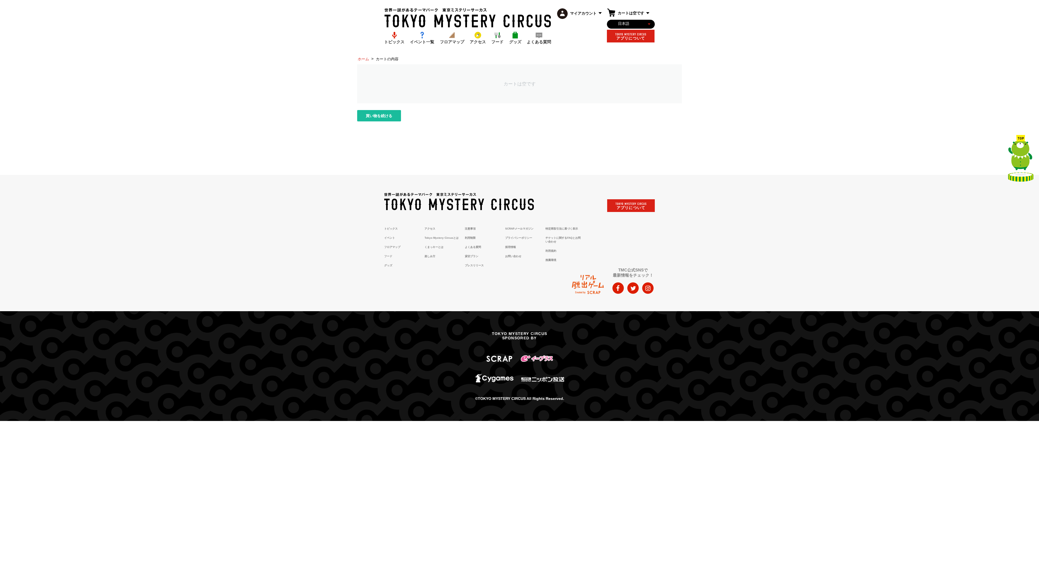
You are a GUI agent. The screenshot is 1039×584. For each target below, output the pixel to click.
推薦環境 (550, 259)
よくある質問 (473, 246)
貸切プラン (471, 256)
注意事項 (470, 228)
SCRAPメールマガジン (519, 228)
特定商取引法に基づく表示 (561, 228)
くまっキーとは (434, 246)
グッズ (388, 265)
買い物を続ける (379, 115)
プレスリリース (474, 265)
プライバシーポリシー (518, 237)
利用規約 (550, 250)
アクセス (430, 228)
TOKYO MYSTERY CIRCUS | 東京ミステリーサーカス (467, 18)
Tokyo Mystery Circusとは (442, 237)
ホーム (363, 59)
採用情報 (510, 246)
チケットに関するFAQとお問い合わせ (563, 239)
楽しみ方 (430, 256)
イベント (389, 237)
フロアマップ (392, 246)
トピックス (391, 228)
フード (388, 256)
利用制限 (470, 237)
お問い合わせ (513, 256)
